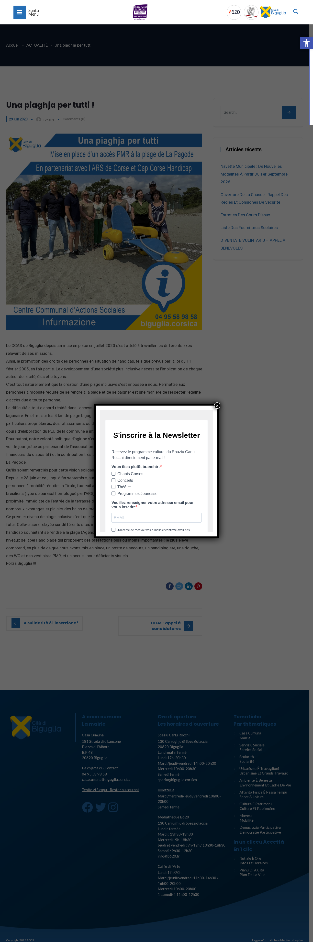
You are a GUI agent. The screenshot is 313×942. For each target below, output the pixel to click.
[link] (306, 43)
